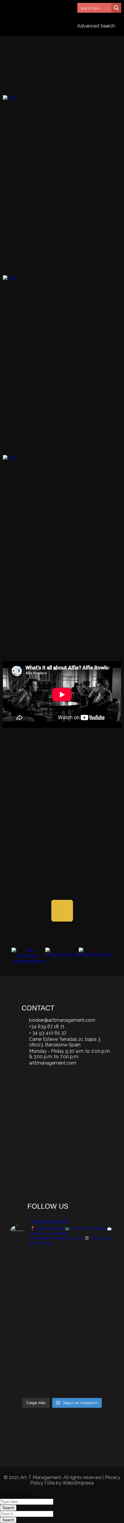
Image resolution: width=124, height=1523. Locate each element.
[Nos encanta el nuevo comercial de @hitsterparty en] (62, 1355)
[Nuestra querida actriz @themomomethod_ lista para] (26, 1357)
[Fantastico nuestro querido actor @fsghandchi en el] (97, 1275)
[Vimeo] (85, 1427)
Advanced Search (96, 26)
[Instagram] (39, 1427)
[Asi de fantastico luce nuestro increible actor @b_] (62, 1283)
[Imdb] (62, 911)
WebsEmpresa (78, 1483)
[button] (56, 7)
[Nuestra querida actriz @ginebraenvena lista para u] (26, 1286)
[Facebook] (62, 1427)
